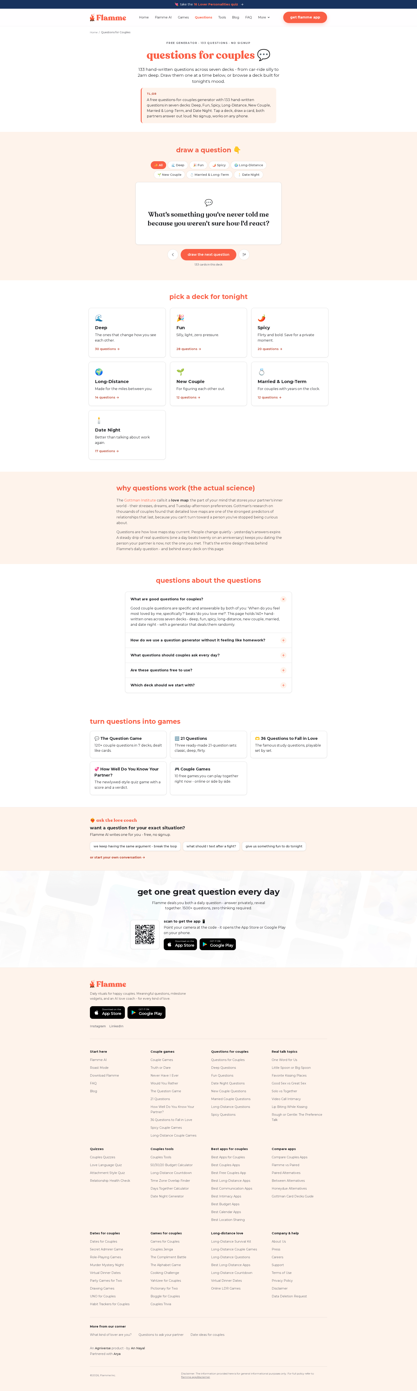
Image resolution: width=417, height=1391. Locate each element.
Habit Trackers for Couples (109, 1304)
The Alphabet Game (166, 1265)
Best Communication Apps (231, 1188)
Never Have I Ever (165, 1075)
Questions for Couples (228, 1060)
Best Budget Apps (225, 1204)
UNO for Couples (103, 1296)
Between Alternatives (288, 1181)
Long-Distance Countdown (171, 1173)
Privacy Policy (282, 1281)
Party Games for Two (106, 1281)
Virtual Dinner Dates (105, 1273)
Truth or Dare (161, 1068)
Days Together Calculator (170, 1188)
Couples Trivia (161, 1304)
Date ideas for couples (207, 1335)
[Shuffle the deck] (244, 254)
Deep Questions (223, 1068)
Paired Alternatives (286, 1173)
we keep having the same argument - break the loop (135, 846)
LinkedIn (116, 1026)
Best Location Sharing (228, 1220)
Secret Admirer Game (106, 1249)
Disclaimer (280, 1288)
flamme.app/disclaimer (195, 1377)
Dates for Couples (103, 1241)
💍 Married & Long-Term (209, 175)
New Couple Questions (228, 1091)
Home (144, 17)
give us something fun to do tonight (274, 846)
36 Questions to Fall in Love (171, 1120)
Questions (203, 17)
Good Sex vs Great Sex (289, 1083)
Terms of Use (282, 1273)
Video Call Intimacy (286, 1099)
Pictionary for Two (164, 1288)
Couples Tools (161, 1157)
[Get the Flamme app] (144, 934)
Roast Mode (99, 1068)
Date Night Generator (167, 1196)
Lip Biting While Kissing (289, 1107)
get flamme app (305, 17)
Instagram (98, 1026)
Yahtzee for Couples (166, 1281)
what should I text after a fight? (211, 846)
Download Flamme (104, 1075)
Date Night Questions (228, 1083)
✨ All (158, 165)
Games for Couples (165, 1241)
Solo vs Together (284, 1091)
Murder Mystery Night (107, 1265)
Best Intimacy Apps (226, 1196)
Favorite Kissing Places (289, 1075)
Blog (235, 17)
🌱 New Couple (169, 175)
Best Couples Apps (225, 1165)
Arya (117, 1354)
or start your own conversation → (117, 857)
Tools (222, 17)
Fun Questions (222, 1075)
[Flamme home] (108, 17)
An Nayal (138, 1348)
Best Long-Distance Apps (230, 1181)
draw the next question (208, 254)
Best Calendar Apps (226, 1212)
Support (278, 1265)
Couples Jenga (162, 1249)
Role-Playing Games (105, 1257)
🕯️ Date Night (249, 175)
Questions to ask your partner (161, 1335)
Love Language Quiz (106, 1165)
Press (276, 1249)
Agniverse (103, 1348)
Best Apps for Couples (228, 1157)
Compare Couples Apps (289, 1157)
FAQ (248, 17)
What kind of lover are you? (111, 1335)
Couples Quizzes (102, 1157)
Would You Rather (164, 1083)
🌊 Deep (177, 165)
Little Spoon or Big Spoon (291, 1068)
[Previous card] (173, 254)
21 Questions (160, 1099)
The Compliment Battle (168, 1257)
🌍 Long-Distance (248, 165)
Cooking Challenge (165, 1273)
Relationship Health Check (110, 1181)
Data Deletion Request (289, 1296)
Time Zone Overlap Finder (170, 1181)
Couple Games (162, 1060)
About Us (279, 1241)
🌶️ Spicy (219, 165)
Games (183, 17)
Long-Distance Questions (230, 1107)
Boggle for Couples (165, 1296)
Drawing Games (102, 1288)
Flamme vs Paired (285, 1165)
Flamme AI (163, 17)
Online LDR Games (225, 1288)
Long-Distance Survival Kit (231, 1241)
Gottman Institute (140, 500)
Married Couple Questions (230, 1099)
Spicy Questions (223, 1115)
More (262, 17)
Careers (277, 1257)
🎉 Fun (198, 165)
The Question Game (166, 1091)
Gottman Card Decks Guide (293, 1196)
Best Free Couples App (228, 1173)
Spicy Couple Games (166, 1128)
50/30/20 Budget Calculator (172, 1165)
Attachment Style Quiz (107, 1173)
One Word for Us (284, 1060)
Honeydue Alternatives (289, 1188)
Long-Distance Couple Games (173, 1135)
